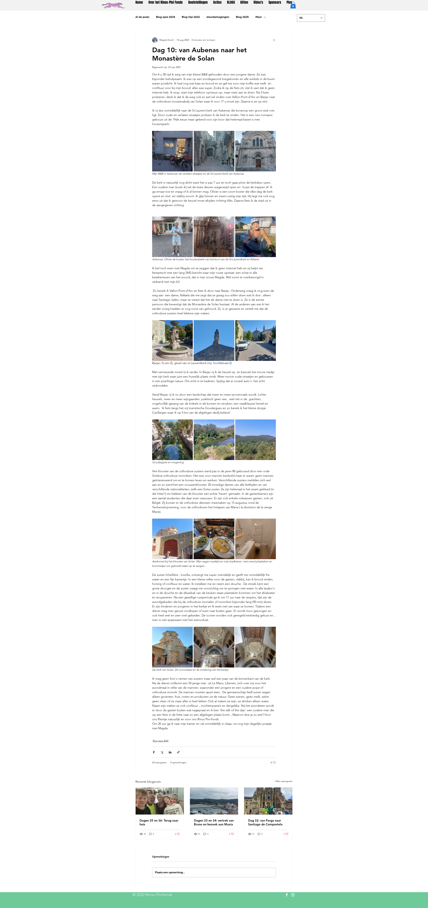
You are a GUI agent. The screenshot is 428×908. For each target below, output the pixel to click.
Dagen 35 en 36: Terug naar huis (159, 822)
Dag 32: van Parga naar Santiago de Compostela (265, 822)
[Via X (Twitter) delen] (162, 752)
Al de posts (142, 17)
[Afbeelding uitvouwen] (172, 151)
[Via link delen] (178, 752)
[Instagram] (293, 895)
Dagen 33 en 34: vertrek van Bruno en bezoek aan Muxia (214, 822)
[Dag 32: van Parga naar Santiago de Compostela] (268, 801)
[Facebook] (287, 895)
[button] (293, 5)
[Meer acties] (274, 40)
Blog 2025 (242, 17)
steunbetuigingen (217, 17)
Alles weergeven (284, 781)
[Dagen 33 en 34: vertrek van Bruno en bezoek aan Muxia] (214, 801)
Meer (258, 17)
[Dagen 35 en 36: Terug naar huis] (160, 801)
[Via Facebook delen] (153, 752)
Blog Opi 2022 (191, 17)
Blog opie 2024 (165, 17)
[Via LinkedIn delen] (170, 752)
